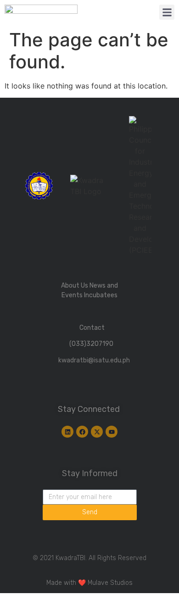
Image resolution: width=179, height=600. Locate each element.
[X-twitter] (97, 432)
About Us (74, 285)
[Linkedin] (67, 432)
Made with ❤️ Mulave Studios (89, 583)
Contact (92, 328)
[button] (166, 12)
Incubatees (100, 295)
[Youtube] (111, 432)
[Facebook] (82, 432)
